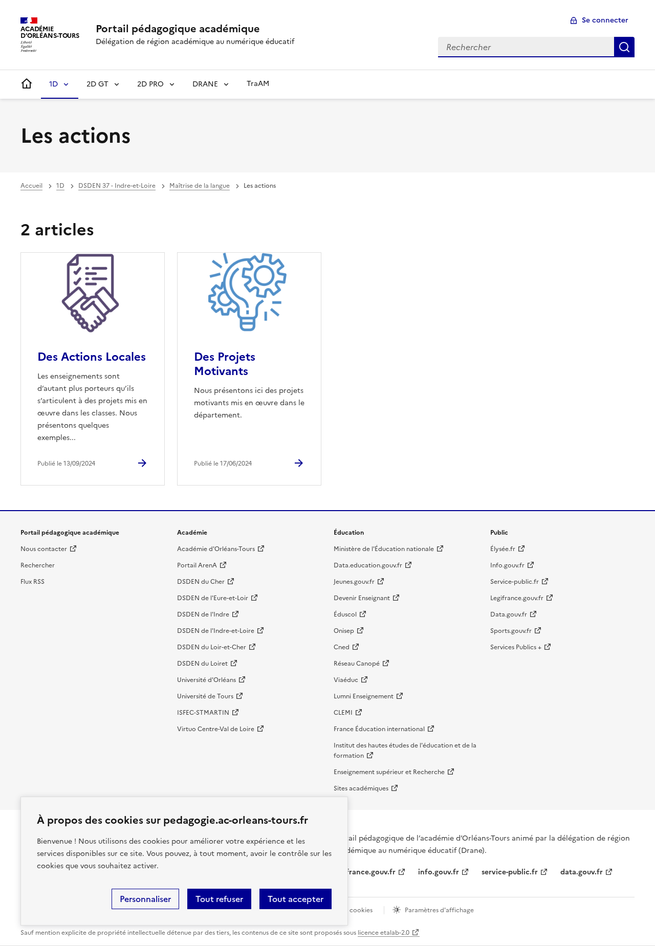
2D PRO (150, 84)
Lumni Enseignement (364, 696)
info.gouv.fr (438, 872)
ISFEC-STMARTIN (203, 712)
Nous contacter (43, 549)
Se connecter (605, 20)
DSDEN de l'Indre (203, 614)
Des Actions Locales (91, 356)
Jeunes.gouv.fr (354, 581)
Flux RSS (32, 581)
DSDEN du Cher (201, 581)
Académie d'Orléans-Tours (216, 549)
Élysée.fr (502, 549)
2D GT (97, 84)
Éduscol (345, 614)
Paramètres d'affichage (439, 910)
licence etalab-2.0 (383, 932)
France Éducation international (379, 729)
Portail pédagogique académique (178, 28)
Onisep (344, 630)
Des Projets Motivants (224, 364)
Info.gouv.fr (507, 565)
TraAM (258, 83)
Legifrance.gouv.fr (516, 598)
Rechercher (624, 47)
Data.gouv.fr (508, 614)
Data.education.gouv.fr (368, 565)
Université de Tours (205, 696)
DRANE (205, 84)
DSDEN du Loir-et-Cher (211, 647)
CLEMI (343, 712)
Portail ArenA (197, 565)
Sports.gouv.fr (511, 630)
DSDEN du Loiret (202, 663)
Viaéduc (346, 680)
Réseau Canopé (357, 663)
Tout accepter (295, 899)
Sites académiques (361, 788)
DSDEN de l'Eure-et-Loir (212, 598)
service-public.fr (510, 872)
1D (53, 84)
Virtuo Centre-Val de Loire (215, 729)
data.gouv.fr (581, 872)
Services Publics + (515, 647)
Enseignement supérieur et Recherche (389, 772)
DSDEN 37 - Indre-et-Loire (117, 185)
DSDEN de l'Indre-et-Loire (215, 630)
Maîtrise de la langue (199, 185)
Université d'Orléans (206, 680)
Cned (342, 647)
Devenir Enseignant (362, 598)
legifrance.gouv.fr (365, 872)
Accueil (31, 185)
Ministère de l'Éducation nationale (384, 549)
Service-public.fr (514, 581)
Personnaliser (145, 899)
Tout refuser (219, 899)
